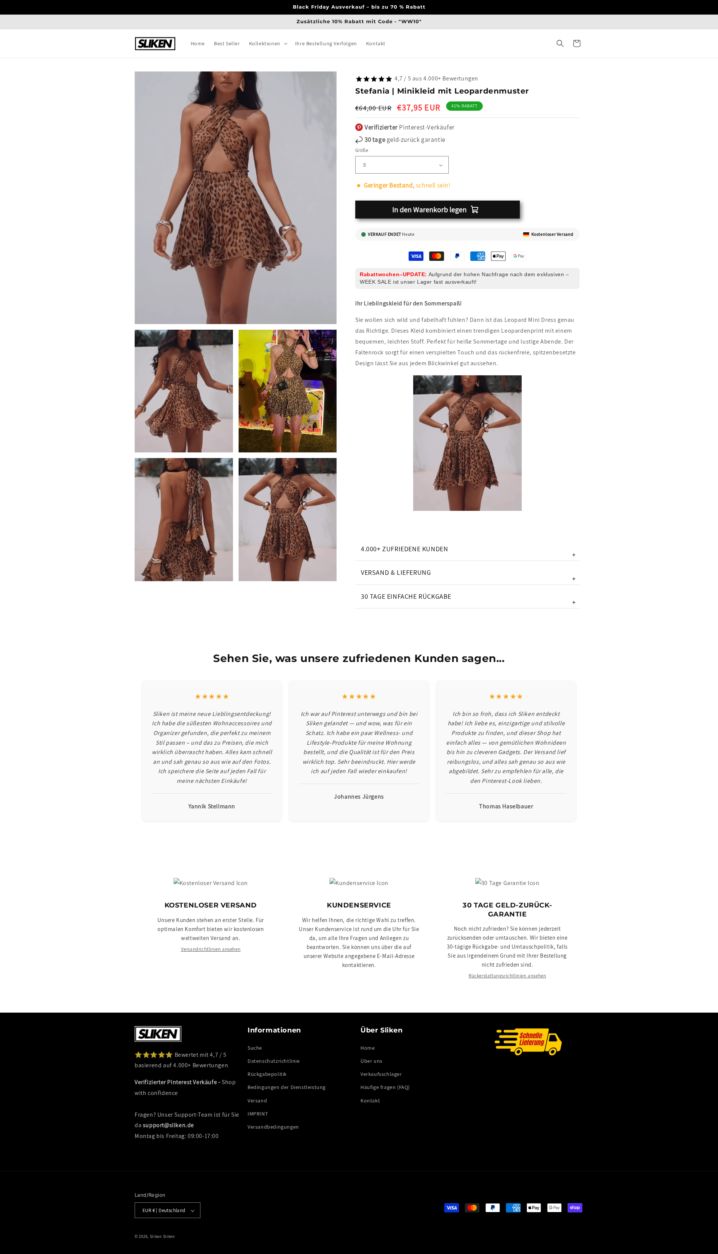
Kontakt (370, 1100)
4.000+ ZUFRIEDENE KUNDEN (468, 551)
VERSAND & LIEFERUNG (468, 575)
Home (367, 1047)
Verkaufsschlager (381, 1074)
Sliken (156, 1236)
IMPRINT (258, 1113)
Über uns (371, 1060)
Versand (257, 1100)
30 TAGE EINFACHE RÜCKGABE (468, 599)
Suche (255, 1047)
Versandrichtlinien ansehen (211, 949)
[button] (268, 43)
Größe (361, 150)
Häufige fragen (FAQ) (385, 1087)
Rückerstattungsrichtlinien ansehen (507, 976)
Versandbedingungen (273, 1126)
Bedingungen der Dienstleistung (287, 1087)
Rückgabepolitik (267, 1074)
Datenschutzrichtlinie (274, 1060)
